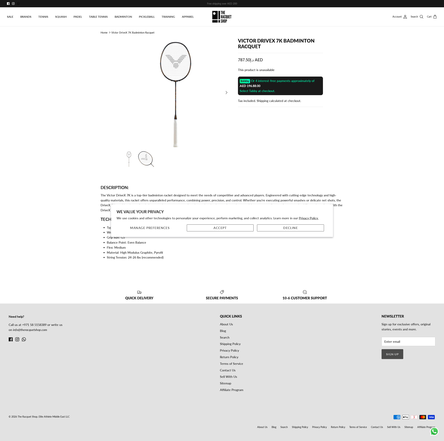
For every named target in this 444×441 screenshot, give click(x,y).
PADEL (78, 16)
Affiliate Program (231, 390)
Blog (223, 331)
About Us (226, 324)
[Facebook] (8, 3)
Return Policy (229, 357)
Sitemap (225, 383)
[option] (175, 92)
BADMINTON (123, 16)
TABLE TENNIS (98, 16)
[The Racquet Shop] (222, 17)
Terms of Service (231, 363)
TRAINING (168, 16)
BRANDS (25, 16)
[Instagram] (13, 3)
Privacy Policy (229, 350)
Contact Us (228, 370)
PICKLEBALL (147, 16)
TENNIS (43, 16)
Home (104, 32)
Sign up (392, 354)
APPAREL (188, 16)
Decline (290, 228)
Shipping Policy (230, 344)
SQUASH (61, 16)
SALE (10, 16)
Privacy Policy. (308, 218)
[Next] (226, 92)
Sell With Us (228, 376)
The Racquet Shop (27, 416)
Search (224, 337)
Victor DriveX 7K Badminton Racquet (132, 32)
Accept (220, 228)
